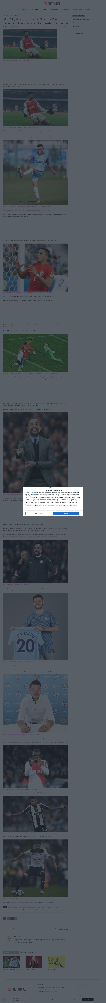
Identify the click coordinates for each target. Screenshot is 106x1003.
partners (34, 492)
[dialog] (53, 501)
